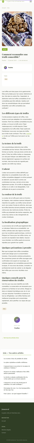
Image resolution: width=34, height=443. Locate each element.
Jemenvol (5, 409)
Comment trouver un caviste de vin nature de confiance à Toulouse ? (17, 367)
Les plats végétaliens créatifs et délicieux (15, 362)
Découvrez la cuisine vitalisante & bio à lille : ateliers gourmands (17, 372)
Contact (4, 432)
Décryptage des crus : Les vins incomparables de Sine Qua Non (17, 389)
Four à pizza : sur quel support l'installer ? (16, 393)
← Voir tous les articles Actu (10, 338)
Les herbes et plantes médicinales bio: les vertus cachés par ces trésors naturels (16, 378)
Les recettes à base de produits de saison (15, 358)
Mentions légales (6, 429)
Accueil (4, 8)
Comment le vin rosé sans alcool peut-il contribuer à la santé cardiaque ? (15, 383)
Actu (8, 8)
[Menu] (30, 1)
